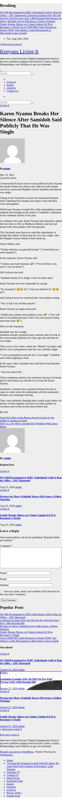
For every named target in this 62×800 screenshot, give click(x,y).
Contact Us (12, 90)
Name (3, 573)
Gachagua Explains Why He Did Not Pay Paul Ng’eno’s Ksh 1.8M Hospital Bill (26, 680)
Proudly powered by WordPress (17, 751)
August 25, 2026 (9, 669)
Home (10, 760)
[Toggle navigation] (1, 70)
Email (3, 579)
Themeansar (6, 754)
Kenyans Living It (19, 51)
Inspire (10, 85)
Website (4, 585)
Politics (4, 672)
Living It (11, 82)
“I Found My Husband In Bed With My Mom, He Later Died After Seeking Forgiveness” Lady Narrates (33, 766)
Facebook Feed (15, 781)
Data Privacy (13, 778)
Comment (6, 545)
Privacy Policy (14, 792)
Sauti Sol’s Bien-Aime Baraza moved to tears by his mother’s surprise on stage (27, 419)
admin (6, 168)
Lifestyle (11, 88)
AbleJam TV (13, 772)
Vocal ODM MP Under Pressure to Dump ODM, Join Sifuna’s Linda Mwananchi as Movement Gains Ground (29, 639)
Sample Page (13, 795)
